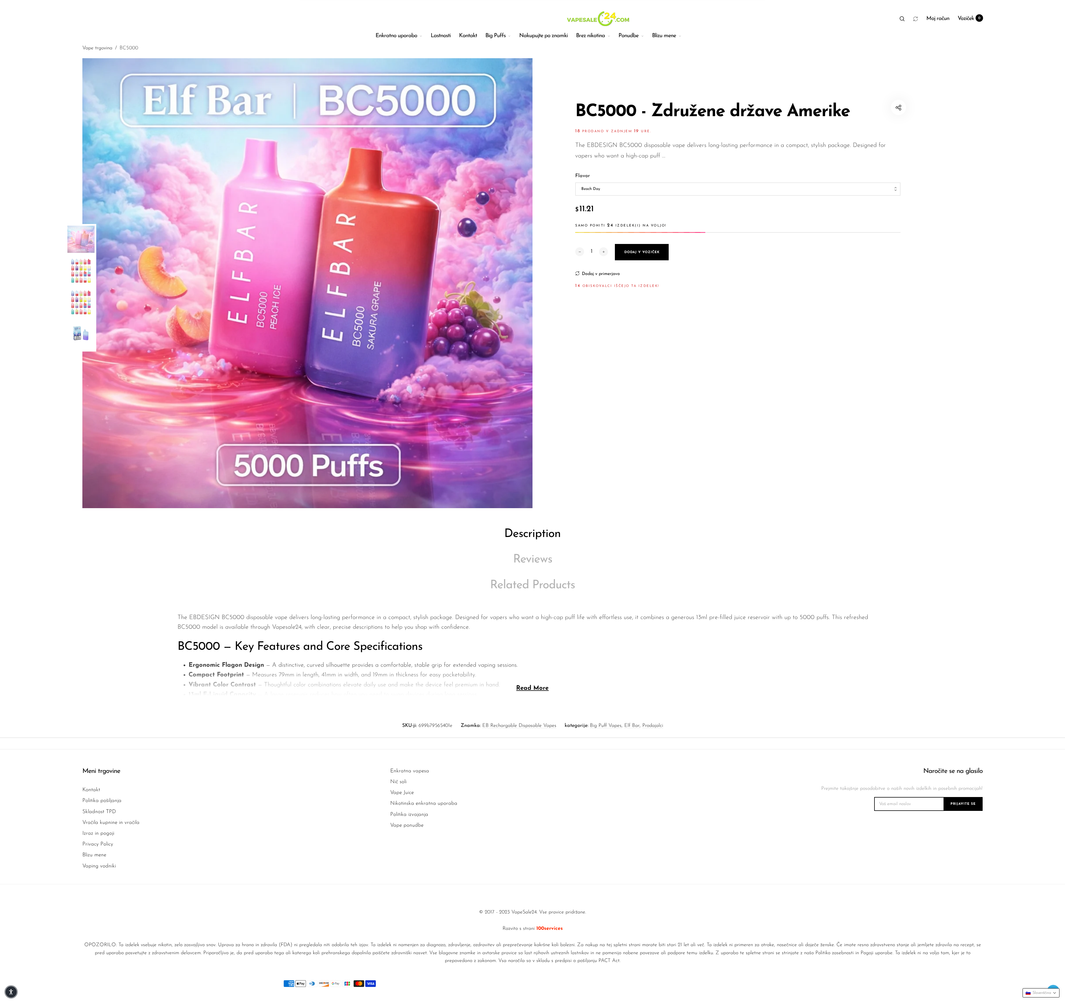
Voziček (969, 18)
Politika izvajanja (409, 814)
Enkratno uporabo (396, 36)
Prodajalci (652, 725)
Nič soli (398, 782)
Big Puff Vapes (606, 725)
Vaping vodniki (99, 866)
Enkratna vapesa (409, 771)
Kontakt (468, 36)
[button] (902, 18)
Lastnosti (441, 36)
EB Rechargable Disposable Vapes (519, 725)
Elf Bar (632, 725)
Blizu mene (664, 36)
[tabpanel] (307, 283)
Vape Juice (402, 792)
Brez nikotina (590, 36)
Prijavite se (963, 804)
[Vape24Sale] (597, 18)
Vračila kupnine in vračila (111, 822)
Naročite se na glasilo (953, 771)
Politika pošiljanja (101, 800)
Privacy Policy (97, 844)
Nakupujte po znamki (543, 36)
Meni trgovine (101, 771)
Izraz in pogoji (98, 833)
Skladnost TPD (99, 811)
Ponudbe (628, 36)
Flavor (582, 176)
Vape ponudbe (407, 825)
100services (549, 928)
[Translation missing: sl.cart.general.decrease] (579, 251)
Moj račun (937, 18)
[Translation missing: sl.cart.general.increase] (603, 251)
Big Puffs (495, 36)
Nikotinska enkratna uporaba (423, 803)
